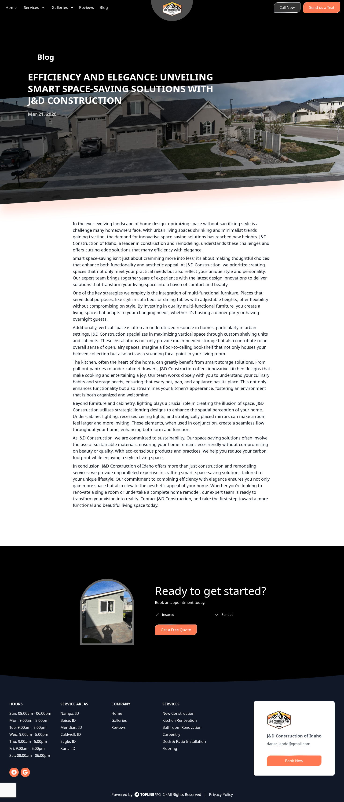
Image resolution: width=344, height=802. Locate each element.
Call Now (287, 7)
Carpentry (171, 734)
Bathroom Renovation (181, 727)
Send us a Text (321, 7)
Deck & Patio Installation (184, 741)
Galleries (119, 720)
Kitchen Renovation (179, 720)
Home (116, 713)
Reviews (118, 727)
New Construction (178, 713)
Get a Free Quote (176, 629)
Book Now (294, 760)
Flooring (169, 748)
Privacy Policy (221, 794)
